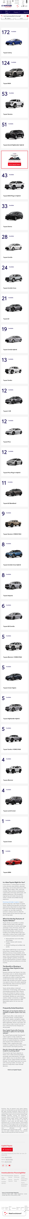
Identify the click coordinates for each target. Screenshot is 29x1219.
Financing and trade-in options (11, 902)
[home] (22, 6)
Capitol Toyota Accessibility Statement (24, 1178)
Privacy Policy (6, 1208)
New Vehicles (4, 1175)
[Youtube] (26, 2)
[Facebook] (3, 1165)
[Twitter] (26, 1)
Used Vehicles (3, 1178)
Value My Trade (16, 1180)
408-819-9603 (8, 1157)
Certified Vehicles (3, 1182)
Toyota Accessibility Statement (24, 1184)
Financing (17, 1172)
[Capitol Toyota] (9, 6)
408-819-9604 (8, 2)
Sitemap (14, 1208)
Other (23, 1172)
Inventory (4, 1172)
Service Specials (10, 1180)
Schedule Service (10, 1176)
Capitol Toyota (3, 1208)
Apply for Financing (16, 1176)
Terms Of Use (10, 1208)
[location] (12, 1)
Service (11, 1172)
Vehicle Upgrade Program (14, 164)
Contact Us (8, 1149)
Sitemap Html (18, 1208)
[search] (25, 6)
